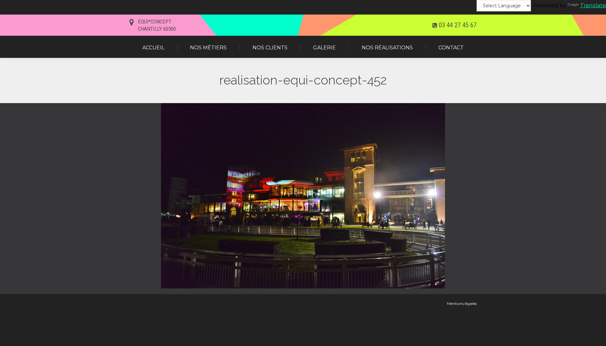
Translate (593, 5)
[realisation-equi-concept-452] (303, 195)
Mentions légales (462, 303)
